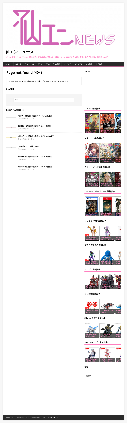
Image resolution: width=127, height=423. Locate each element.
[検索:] (44, 100)
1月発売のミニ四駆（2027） (29, 146)
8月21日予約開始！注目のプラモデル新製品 (35, 116)
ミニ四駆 (89, 64)
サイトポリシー (101, 64)
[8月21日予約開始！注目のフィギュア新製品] (11, 157)
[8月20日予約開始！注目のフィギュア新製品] (11, 167)
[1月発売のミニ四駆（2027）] (11, 146)
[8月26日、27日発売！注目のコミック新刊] (11, 126)
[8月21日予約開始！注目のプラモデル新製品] (11, 116)
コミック (18, 64)
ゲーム (40, 64)
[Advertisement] (102, 88)
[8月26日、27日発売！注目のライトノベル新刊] (11, 136)
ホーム (7, 64)
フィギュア (67, 64)
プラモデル (78, 64)
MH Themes (54, 417)
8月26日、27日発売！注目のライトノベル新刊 (36, 136)
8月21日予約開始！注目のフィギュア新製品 (35, 156)
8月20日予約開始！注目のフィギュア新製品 (35, 166)
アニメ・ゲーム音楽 (53, 64)
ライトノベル (29, 64)
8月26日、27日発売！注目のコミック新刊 (34, 126)
